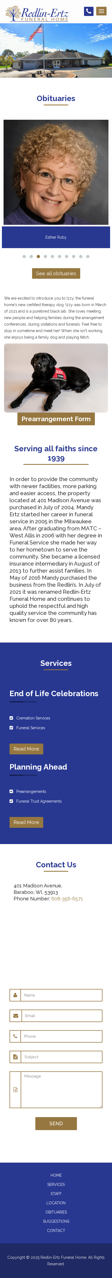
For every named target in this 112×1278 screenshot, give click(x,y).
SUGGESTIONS (56, 1221)
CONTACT (56, 1230)
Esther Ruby (56, 237)
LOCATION (56, 1203)
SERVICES (56, 1184)
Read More (26, 749)
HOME (56, 1175)
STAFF (56, 1194)
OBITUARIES (56, 1212)
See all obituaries (56, 273)
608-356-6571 (67, 898)
